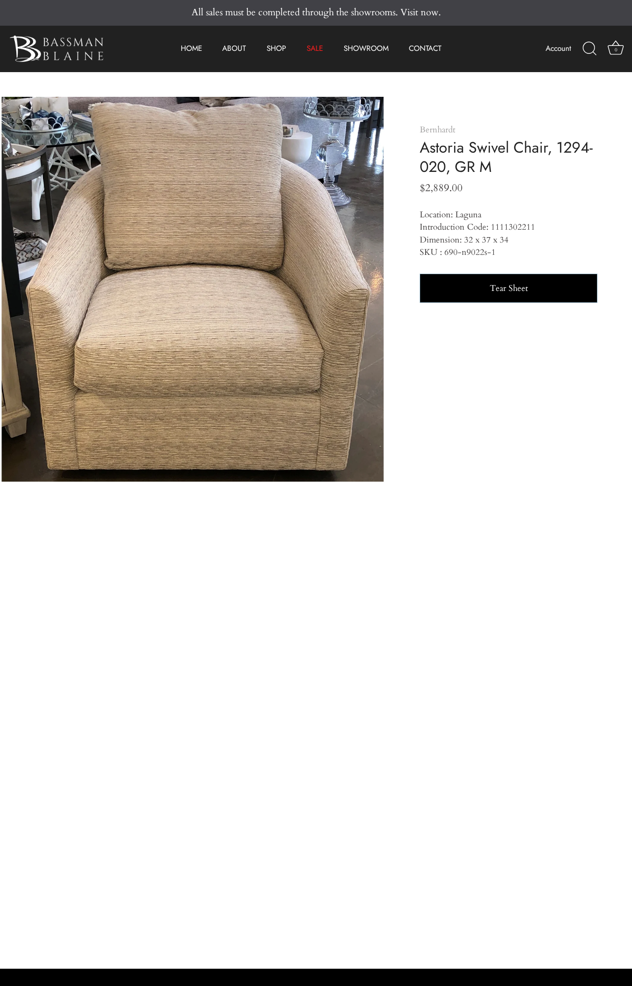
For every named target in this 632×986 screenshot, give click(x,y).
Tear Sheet (509, 288)
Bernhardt (437, 129)
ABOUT (234, 48)
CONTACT (425, 48)
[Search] (589, 49)
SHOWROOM (366, 48)
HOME (191, 48)
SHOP (276, 48)
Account (558, 48)
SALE (315, 48)
